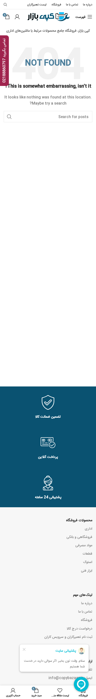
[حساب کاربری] (17, 17)
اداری (88, 528)
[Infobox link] (48, 407)
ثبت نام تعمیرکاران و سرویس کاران (68, 636)
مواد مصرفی (83, 545)
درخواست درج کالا (79, 628)
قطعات (87, 553)
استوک (87, 561)
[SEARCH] (9, 116)
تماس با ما (85, 611)
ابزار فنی (86, 570)
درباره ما (86, 603)
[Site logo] (48, 17)
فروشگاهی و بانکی (79, 536)
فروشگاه (86, 619)
